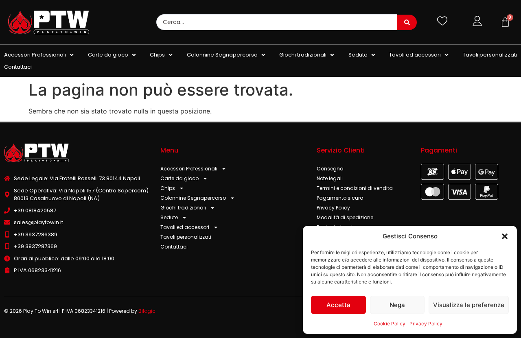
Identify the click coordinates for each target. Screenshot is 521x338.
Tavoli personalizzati (185, 236)
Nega (397, 305)
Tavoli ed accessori (184, 227)
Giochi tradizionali (183, 207)
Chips (167, 188)
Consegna (330, 168)
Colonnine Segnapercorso (193, 197)
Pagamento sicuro (340, 197)
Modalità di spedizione (345, 217)
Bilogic (146, 310)
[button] (505, 236)
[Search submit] (407, 22)
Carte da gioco (179, 178)
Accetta (338, 305)
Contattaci (174, 246)
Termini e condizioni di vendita (355, 188)
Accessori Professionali (188, 168)
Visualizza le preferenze (468, 305)
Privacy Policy (425, 324)
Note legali (330, 178)
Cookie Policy (389, 324)
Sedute (169, 217)
